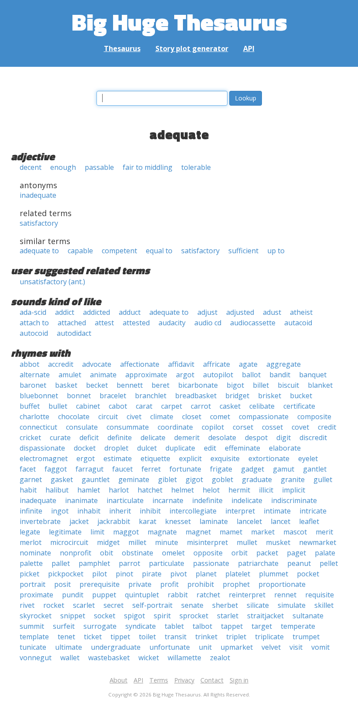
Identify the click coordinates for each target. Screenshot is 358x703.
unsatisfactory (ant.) (52, 281)
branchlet (150, 395)
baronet (33, 385)
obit (106, 553)
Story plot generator (191, 48)
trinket (206, 636)
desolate (222, 437)
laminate (214, 521)
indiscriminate (294, 500)
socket (104, 615)
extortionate (268, 458)
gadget (252, 469)
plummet (273, 574)
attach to (34, 322)
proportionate (282, 584)
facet (28, 469)
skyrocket (36, 615)
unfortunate (169, 647)
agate (248, 364)
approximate (146, 374)
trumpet (306, 636)
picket (29, 574)
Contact (212, 680)
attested (136, 322)
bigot (235, 385)
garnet (31, 479)
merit (324, 532)
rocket (53, 605)
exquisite (225, 458)
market (263, 532)
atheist (301, 312)
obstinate (137, 553)
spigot (134, 615)
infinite (31, 511)
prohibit (200, 584)
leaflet (309, 521)
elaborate (285, 448)
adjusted (240, 312)
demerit (187, 437)
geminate (133, 479)
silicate (258, 605)
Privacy (184, 680)
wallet (69, 657)
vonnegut (36, 657)
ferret (151, 469)
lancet (280, 521)
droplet (116, 448)
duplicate (180, 448)
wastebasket (109, 657)
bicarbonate (198, 385)
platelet (237, 574)
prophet (236, 584)
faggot (56, 469)
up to (276, 250)
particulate (166, 563)
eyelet (308, 458)
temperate (298, 626)
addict (64, 312)
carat (144, 406)
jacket (79, 521)
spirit (162, 615)
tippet (120, 636)
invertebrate (40, 521)
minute (166, 542)
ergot (85, 458)
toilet (147, 636)
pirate (152, 574)
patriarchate (258, 563)
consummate (128, 427)
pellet (329, 563)
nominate (35, 553)
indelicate (246, 500)
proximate (36, 595)
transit (175, 636)
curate (60, 437)
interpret (240, 511)
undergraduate (116, 647)
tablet (174, 626)
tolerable (196, 167)
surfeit (64, 626)
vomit (320, 647)
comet (220, 416)
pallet (61, 563)
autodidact (74, 333)
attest (104, 322)
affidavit (181, 364)
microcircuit (69, 542)
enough (63, 167)
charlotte (34, 416)
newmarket (317, 542)
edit (210, 448)
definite (119, 437)
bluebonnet (39, 395)
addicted (96, 312)
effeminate (242, 448)
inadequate (38, 195)
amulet (70, 374)
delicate (153, 437)
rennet (285, 595)
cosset (272, 427)
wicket (148, 657)
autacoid (298, 322)
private (139, 584)
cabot (118, 406)
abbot (29, 364)
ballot (251, 374)
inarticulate (125, 500)
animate (103, 374)
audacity (172, 322)
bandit (279, 374)
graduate (257, 479)
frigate (221, 469)
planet (206, 574)
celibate (262, 406)
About (118, 680)
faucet (122, 469)
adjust (207, 312)
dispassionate (42, 448)
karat (147, 521)
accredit (60, 364)
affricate (216, 364)
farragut (89, 469)
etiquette (155, 458)
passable (99, 167)
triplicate (269, 636)
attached (72, 322)
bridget (237, 395)
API (249, 48)
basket (66, 385)
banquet (313, 374)
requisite (319, 595)
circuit (108, 416)
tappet (232, 626)
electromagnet (44, 458)
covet (300, 427)
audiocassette (252, 322)
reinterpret (247, 595)
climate (161, 416)
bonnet (79, 395)
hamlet (88, 490)
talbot (202, 626)
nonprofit (75, 553)
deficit (89, 437)
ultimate (68, 647)
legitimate (65, 532)
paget (296, 553)
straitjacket (265, 615)
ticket (93, 636)
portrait (32, 584)
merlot (30, 542)
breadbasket (196, 395)
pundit (72, 595)
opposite (208, 553)
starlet (227, 615)
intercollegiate (193, 511)
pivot (178, 574)
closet (191, 416)
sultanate (308, 615)
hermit (239, 490)
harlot (119, 490)
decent (30, 167)
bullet (57, 406)
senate (192, 605)
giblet (167, 479)
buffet (30, 406)
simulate (292, 605)
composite (314, 416)
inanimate (81, 500)
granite (293, 479)
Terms (158, 680)
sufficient (243, 250)
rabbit (178, 595)
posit (62, 584)
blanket (320, 385)
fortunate (185, 469)
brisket (269, 395)
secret (113, 605)
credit (327, 427)
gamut (283, 469)
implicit (293, 490)
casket (230, 406)
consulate (82, 427)
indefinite (207, 500)
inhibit (150, 511)
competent (119, 250)
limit (97, 532)
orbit (239, 553)
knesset (178, 521)
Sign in (239, 680)
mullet (247, 542)
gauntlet (96, 479)
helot (211, 490)
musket (278, 542)
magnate (162, 532)
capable (80, 250)
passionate (211, 563)
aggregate (283, 364)
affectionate (139, 364)
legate (30, 532)
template (34, 636)
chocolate (74, 416)
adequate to (39, 250)
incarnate (167, 500)
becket (97, 385)
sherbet (225, 605)
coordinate (175, 427)
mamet (231, 532)
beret (160, 385)
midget (108, 542)
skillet (324, 605)
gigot (194, 479)
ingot (60, 511)
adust (272, 312)
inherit (120, 511)
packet (267, 553)
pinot (124, 574)
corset (243, 427)
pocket (308, 574)
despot (256, 437)
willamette (184, 657)
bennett (130, 385)
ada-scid (33, 312)
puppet (104, 595)
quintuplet (142, 595)
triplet (236, 636)
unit (205, 647)
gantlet (315, 469)
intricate (313, 511)
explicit (190, 458)
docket (85, 448)
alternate (35, 374)
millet (137, 542)
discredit (313, 437)
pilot (99, 574)
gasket (62, 479)
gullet (322, 479)
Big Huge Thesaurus (179, 21)
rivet (27, 605)
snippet (72, 615)
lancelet (249, 521)
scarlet (84, 605)
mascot (295, 532)
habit (28, 490)
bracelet (113, 395)
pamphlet (94, 563)
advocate (96, 364)
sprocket (193, 615)
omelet (173, 553)
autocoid (34, 333)
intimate (277, 511)
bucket (301, 395)
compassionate (264, 416)
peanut (299, 563)
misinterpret (207, 542)
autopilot (218, 374)
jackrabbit (113, 521)
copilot (213, 427)
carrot (201, 406)
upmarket (236, 647)
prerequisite (99, 584)
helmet (182, 490)
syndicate (140, 626)
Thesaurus (122, 48)
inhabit (88, 511)
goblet (222, 479)
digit (283, 437)
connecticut (38, 427)
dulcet (147, 448)
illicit (266, 490)
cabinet (88, 406)
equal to (159, 250)
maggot (126, 532)
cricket (30, 437)
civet (134, 416)
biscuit (288, 385)
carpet (171, 406)
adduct (130, 312)
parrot (129, 563)
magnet (198, 532)
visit (296, 647)
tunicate (33, 647)
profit (169, 584)
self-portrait (152, 605)
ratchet (208, 595)
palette (31, 563)
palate (325, 553)
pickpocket (65, 574)
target (261, 626)
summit (32, 626)
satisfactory (39, 223)
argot (185, 374)
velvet (271, 647)
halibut (57, 490)
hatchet (150, 490)
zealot (220, 657)
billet (261, 385)
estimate (117, 458)
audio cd (207, 322)
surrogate (100, 626)
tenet (66, 636)
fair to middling (147, 167)
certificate (299, 406)
